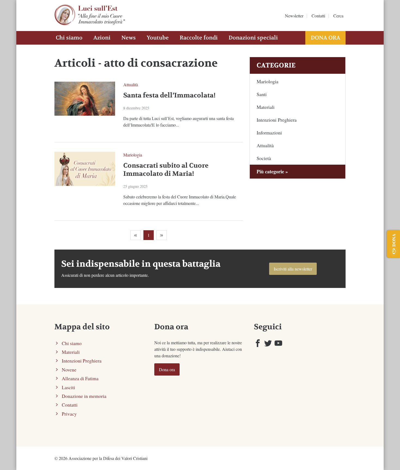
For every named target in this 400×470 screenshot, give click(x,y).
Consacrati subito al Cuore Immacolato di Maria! (165, 169)
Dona (393, 240)
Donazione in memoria (84, 396)
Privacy (69, 413)
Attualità (130, 84)
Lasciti (68, 387)
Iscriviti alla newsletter (293, 269)
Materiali (266, 107)
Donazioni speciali (253, 37)
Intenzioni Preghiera (277, 119)
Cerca (338, 16)
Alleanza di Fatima (80, 378)
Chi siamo (69, 37)
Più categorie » (272, 171)
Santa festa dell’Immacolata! (169, 95)
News (128, 37)
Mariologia (132, 155)
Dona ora (325, 37)
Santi (262, 94)
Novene (69, 369)
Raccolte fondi (199, 37)
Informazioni (269, 132)
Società (264, 158)
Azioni (101, 37)
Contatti (318, 16)
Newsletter (294, 16)
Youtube (158, 37)
